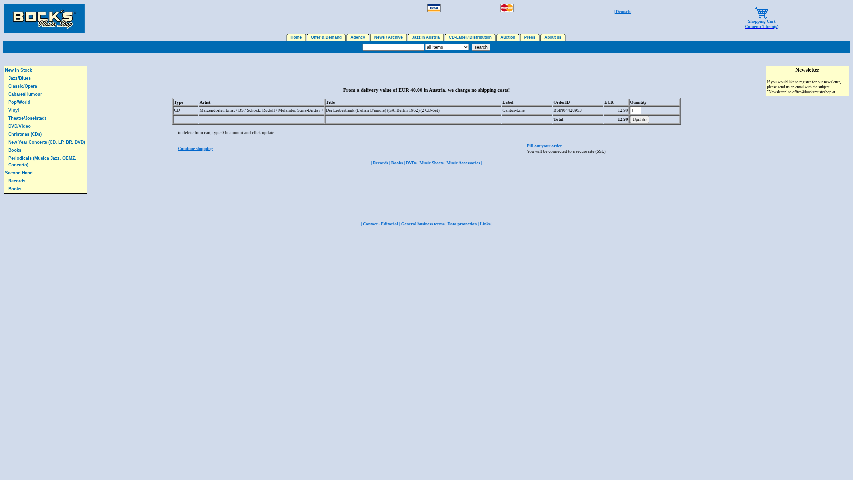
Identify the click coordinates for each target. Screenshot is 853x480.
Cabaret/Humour (25, 94)
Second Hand (19, 172)
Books (14, 150)
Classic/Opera (22, 86)
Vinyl (13, 110)
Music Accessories (463, 162)
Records (16, 180)
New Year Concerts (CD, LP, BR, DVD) (46, 142)
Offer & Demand (326, 37)
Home (296, 37)
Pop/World (19, 102)
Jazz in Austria (426, 37)
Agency (358, 37)
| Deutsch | (623, 11)
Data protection (462, 223)
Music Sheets (431, 162)
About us (552, 37)
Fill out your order (544, 145)
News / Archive (388, 37)
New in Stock (18, 70)
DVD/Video (19, 126)
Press (529, 37)
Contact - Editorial (380, 223)
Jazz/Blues (19, 78)
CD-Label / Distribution (470, 37)
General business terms (422, 223)
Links (485, 223)
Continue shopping (195, 148)
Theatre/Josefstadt (27, 118)
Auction (507, 37)
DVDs (411, 162)
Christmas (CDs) (25, 134)
